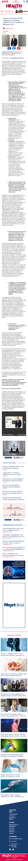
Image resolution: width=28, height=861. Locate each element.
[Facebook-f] (5, 1)
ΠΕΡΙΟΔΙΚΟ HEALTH (16, 2)
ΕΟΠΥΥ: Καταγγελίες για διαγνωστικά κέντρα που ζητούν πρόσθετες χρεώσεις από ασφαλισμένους (13, 556)
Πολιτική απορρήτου (18, 859)
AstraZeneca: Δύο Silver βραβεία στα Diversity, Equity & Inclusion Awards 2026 (13, 480)
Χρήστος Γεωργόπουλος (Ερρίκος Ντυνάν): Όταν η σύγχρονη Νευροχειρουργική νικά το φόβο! (13, 542)
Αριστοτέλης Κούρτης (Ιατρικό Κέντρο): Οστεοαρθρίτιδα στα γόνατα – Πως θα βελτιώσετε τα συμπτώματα (13, 494)
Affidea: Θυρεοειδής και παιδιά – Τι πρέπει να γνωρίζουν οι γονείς (12, 775)
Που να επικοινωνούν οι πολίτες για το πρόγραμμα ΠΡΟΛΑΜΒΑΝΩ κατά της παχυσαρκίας (14, 549)
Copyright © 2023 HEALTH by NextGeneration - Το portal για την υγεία (19, 856)
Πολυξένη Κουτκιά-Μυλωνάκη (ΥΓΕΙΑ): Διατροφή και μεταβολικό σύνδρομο (13, 499)
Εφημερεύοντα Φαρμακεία (13, 825)
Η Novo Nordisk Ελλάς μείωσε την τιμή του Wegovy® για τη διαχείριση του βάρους (13, 530)
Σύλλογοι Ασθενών (12, 830)
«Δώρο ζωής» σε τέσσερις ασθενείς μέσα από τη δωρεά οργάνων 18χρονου (12, 474)
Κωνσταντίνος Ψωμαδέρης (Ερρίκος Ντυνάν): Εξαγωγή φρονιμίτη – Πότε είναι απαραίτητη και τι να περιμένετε (14, 487)
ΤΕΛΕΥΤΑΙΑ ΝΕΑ (9, 463)
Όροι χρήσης (8, 859)
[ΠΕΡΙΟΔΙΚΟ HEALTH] (16, 1)
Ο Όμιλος (12, 816)
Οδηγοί (11, 833)
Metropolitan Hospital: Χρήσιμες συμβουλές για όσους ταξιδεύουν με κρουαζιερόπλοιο (12, 796)
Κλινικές (11, 828)
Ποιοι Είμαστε (13, 814)
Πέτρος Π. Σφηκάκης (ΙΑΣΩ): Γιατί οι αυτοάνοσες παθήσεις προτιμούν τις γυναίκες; (13, 468)
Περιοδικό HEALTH (12, 818)
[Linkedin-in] (7, 1)
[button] (24, 1)
